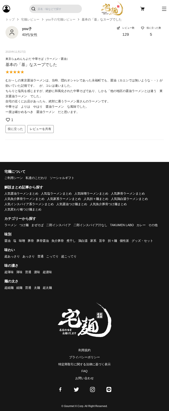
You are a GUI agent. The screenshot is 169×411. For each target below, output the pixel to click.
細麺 (19, 287)
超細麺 (9, 287)
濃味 (37, 272)
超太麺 (47, 287)
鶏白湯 (83, 240)
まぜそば (37, 225)
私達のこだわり (36, 178)
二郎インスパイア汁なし (90, 225)
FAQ (84, 371)
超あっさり (12, 256)
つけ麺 (24, 225)
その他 (153, 225)
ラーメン (10, 225)
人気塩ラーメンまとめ (56, 193)
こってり (52, 256)
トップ (10, 19)
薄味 (19, 272)
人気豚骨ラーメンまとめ (128, 193)
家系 (93, 240)
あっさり (28, 256)
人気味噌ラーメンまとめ (91, 193)
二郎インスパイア (58, 225)
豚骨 (31, 240)
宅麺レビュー (30, 19)
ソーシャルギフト (62, 178)
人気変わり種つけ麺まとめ (22, 209)
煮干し (71, 240)
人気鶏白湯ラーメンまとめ (129, 199)
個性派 (124, 240)
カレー (141, 225)
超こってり (69, 256)
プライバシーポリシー (84, 357)
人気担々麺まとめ (96, 199)
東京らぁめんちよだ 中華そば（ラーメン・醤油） (37, 58)
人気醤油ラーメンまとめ (21, 193)
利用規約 (84, 350)
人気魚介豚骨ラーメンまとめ (24, 199)
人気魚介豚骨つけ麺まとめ (108, 204)
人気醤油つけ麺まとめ (71, 204)
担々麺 (112, 240)
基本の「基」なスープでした (31, 64)
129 (125, 34)
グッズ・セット (142, 240)
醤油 (7, 240)
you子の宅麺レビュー (60, 19)
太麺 (37, 287)
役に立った (15, 129)
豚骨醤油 (43, 240)
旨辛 (102, 240)
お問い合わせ (84, 378)
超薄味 (9, 272)
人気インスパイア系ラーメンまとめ (29, 204)
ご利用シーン (13, 178)
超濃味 (47, 272)
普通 (40, 256)
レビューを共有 (40, 129)
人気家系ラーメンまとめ (64, 199)
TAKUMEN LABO (122, 225)
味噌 (22, 240)
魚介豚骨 (57, 240)
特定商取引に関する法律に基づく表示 (84, 364)
